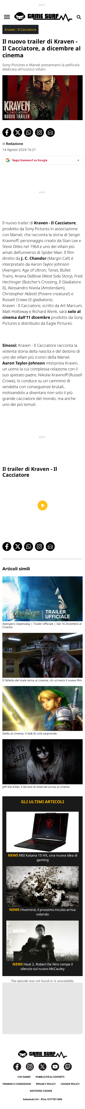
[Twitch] (68, 1066)
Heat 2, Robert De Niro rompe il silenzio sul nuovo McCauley (42, 966)
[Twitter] (44, 1066)
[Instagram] (32, 1066)
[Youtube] (57, 1066)
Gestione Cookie (41, 1090)
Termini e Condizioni (16, 1084)
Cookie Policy (70, 1084)
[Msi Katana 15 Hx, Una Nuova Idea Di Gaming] (42, 832)
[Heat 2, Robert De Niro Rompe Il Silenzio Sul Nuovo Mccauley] (42, 940)
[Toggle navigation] (7, 17)
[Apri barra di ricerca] (79, 16)
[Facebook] (19, 1066)
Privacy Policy (46, 1084)
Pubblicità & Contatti (50, 1076)
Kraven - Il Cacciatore (20, 29)
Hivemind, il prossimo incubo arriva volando (42, 911)
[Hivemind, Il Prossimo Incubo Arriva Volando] (42, 886)
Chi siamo (24, 1076)
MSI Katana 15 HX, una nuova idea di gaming (42, 857)
